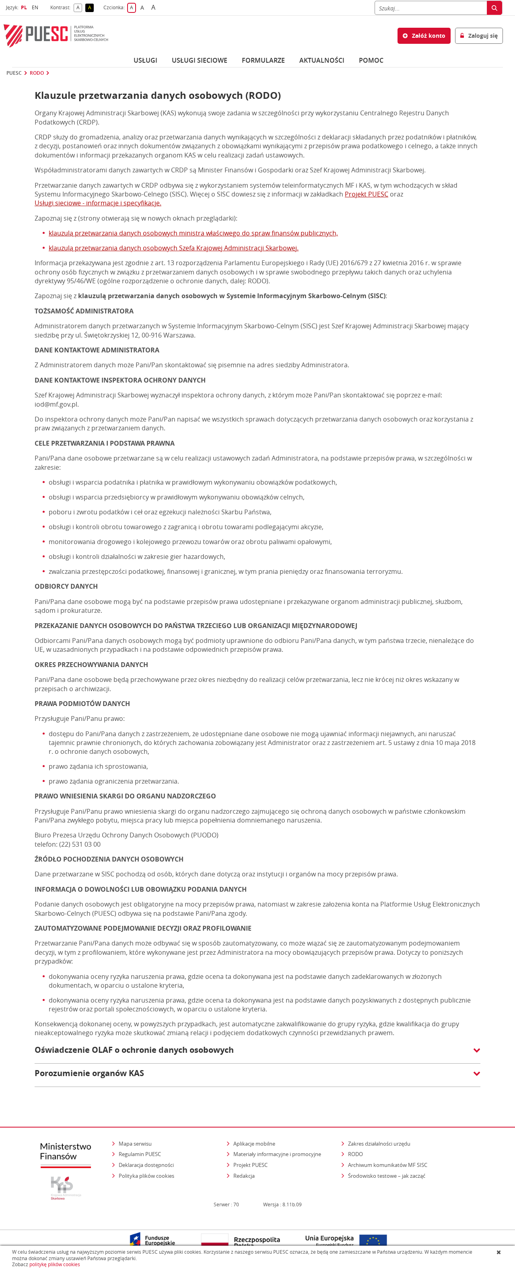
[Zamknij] (499, 1252)
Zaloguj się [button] (482, 35)
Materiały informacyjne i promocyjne (277, 1154)
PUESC (14, 73)
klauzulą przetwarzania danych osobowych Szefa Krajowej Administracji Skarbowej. (174, 248)
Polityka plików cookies (146, 1175)
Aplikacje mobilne (254, 1143)
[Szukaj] (494, 8)
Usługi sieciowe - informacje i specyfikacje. (98, 203)
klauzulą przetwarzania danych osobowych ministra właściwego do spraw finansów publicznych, (193, 233)
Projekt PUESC (366, 194)
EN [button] (36, 7)
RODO (37, 73)
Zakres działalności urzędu (380, 1143)
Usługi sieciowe (199, 60)
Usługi (145, 60)
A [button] (79, 8)
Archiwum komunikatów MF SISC (387, 1165)
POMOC (371, 60)
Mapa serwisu (135, 1143)
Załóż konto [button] (427, 35)
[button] (257, 1054)
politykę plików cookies (54, 1264)
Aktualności (321, 60)
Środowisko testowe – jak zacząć (387, 1175)
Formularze (263, 60)
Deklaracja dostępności (146, 1165)
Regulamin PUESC (140, 1154)
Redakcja (244, 1175)
